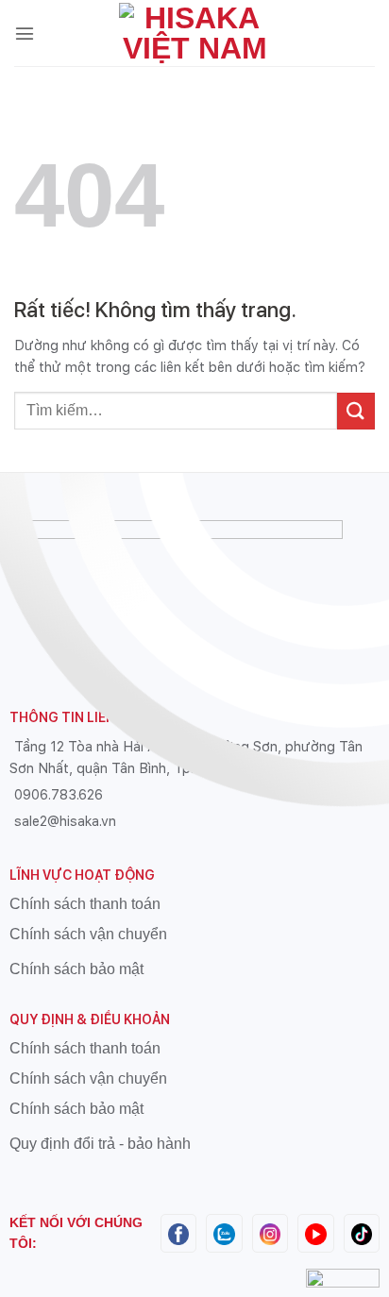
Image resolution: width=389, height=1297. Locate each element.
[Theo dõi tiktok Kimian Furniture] (361, 1232)
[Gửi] (356, 411)
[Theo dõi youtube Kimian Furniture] (315, 1232)
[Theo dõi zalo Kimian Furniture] (223, 1232)
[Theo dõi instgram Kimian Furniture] (270, 1232)
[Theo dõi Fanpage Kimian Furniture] (178, 1232)
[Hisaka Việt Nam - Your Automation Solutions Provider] (194, 33)
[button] (24, 33)
